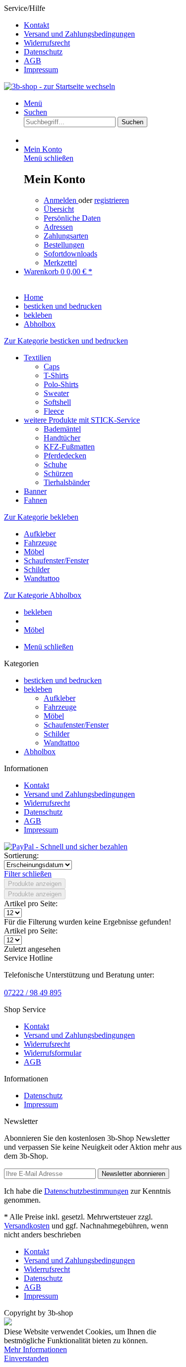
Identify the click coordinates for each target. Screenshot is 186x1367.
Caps (52, 366)
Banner (35, 491)
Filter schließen (28, 874)
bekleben (38, 689)
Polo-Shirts (61, 384)
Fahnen (35, 500)
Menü (33, 103)
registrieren (111, 200)
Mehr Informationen (35, 1349)
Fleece (54, 411)
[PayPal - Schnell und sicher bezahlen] (65, 846)
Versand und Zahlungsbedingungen (79, 34)
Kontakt (36, 25)
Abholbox (40, 751)
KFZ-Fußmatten (69, 446)
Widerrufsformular (52, 1053)
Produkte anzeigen (35, 883)
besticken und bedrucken (63, 680)
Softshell (57, 402)
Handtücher (62, 438)
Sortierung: (21, 855)
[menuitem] (103, 25)
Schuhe (55, 464)
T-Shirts (56, 375)
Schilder (37, 569)
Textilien (37, 357)
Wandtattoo (42, 578)
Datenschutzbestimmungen (86, 1191)
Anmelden (61, 200)
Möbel (34, 551)
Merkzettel (60, 262)
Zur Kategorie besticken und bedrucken (66, 341)
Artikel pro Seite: (31, 903)
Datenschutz (43, 52)
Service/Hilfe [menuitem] (69, 39)
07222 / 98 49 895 (33, 992)
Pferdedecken (65, 455)
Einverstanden (26, 1358)
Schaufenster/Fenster (56, 560)
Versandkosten (27, 1225)
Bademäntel (62, 429)
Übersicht (59, 209)
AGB (32, 60)
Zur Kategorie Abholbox (42, 595)
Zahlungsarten (66, 236)
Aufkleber (40, 534)
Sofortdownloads (70, 253)
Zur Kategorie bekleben (41, 517)
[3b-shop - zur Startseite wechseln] (59, 86)
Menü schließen (48, 158)
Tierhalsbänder (67, 482)
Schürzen (58, 473)
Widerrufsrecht (47, 43)
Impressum (41, 69)
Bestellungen (64, 245)
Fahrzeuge (40, 542)
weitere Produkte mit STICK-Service (82, 420)
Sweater (56, 393)
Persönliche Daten (72, 218)
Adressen (58, 227)
